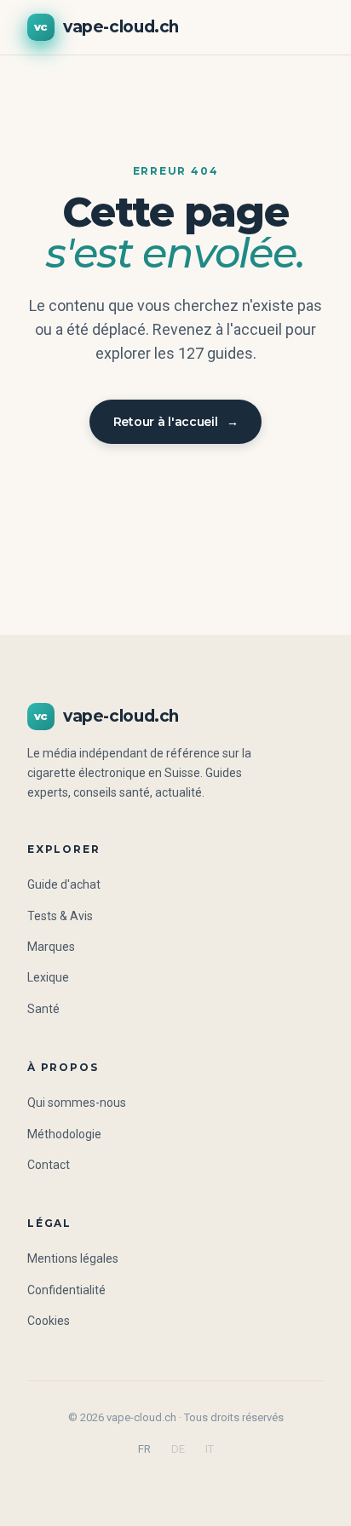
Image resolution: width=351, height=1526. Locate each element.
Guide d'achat (64, 884)
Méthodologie (64, 1134)
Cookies (48, 1320)
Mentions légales (72, 1258)
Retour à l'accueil (176, 421)
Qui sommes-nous (76, 1102)
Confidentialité (66, 1290)
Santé (43, 1009)
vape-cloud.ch (106, 27)
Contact (48, 1165)
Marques (51, 946)
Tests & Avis (60, 916)
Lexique (48, 977)
